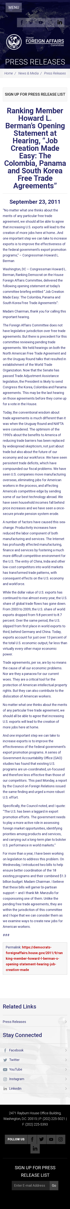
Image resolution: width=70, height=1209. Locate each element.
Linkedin (59, 22)
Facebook (21, 22)
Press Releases (35, 62)
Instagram (50, 22)
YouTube (40, 22)
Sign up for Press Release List (35, 94)
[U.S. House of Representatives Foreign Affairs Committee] (35, 41)
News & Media (28, 73)
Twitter (31, 22)
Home (8, 73)
